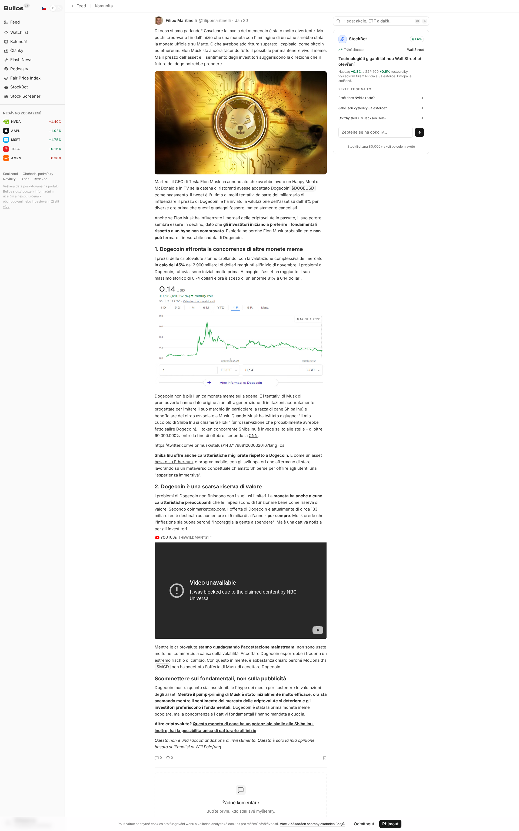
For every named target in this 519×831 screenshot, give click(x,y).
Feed (81, 5)
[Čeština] (43, 8)
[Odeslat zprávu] (419, 132)
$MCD (163, 666)
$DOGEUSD (302, 188)
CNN (253, 435)
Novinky (9, 179)
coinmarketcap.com (206, 509)
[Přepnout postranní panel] (65, 415)
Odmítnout (364, 823)
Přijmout (390, 823)
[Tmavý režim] (56, 8)
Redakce (40, 179)
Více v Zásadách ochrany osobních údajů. (312, 824)
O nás (25, 179)
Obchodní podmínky (38, 174)
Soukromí (10, 174)
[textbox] (375, 132)
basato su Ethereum (174, 461)
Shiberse (259, 468)
